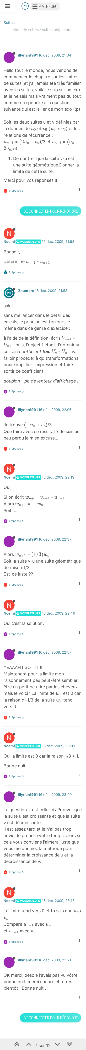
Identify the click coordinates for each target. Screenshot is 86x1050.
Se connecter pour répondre (50, 211)
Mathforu (48, 6)
